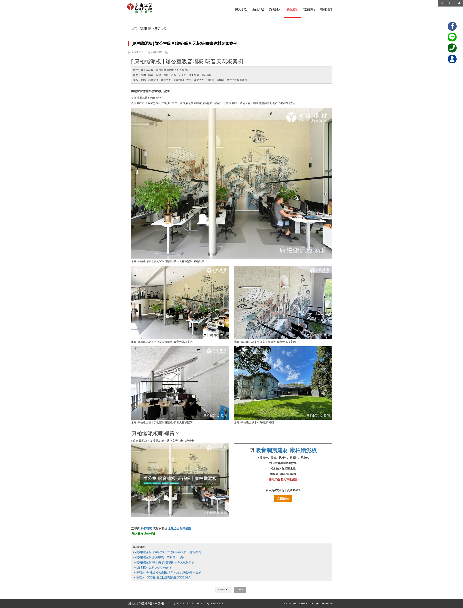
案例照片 (275, 9)
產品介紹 (258, 9)
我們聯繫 (146, 528)
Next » (240, 589)
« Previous (223, 589)
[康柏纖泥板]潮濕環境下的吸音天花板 (160, 557)
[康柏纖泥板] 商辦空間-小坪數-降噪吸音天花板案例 (168, 552)
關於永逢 (241, 9)
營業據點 (309, 9)
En (450, 3)
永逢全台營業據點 (179, 528)
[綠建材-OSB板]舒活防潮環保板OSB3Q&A (163, 577)
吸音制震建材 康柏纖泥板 (286, 450)
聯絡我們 (326, 9)
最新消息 (292, 9)
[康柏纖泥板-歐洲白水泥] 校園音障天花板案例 (165, 562)
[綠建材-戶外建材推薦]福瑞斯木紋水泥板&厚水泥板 (168, 572)
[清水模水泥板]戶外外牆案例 (154, 567)
